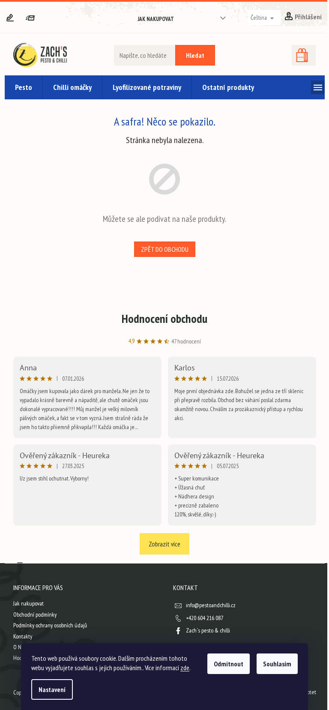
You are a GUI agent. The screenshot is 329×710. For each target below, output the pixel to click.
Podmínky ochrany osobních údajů (50, 625)
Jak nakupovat (156, 19)
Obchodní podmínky (35, 614)
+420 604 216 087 (204, 618)
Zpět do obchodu (164, 249)
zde (184, 667)
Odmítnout (228, 663)
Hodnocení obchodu (164, 318)
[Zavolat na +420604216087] (15, 17)
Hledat (195, 55)
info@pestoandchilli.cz (211, 605)
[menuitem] (23, 87)
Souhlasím (277, 663)
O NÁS (20, 647)
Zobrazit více (164, 544)
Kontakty (22, 636)
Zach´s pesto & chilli (208, 630)
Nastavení (52, 689)
